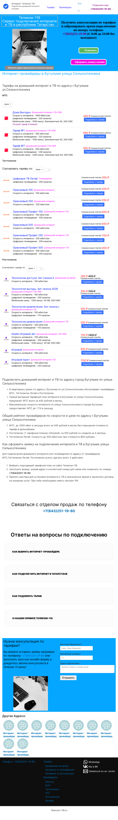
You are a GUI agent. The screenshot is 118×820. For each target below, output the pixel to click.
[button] (59, 552)
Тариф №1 (19, 130)
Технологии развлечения (27, 321)
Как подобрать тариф (27, 596)
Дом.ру (50, 781)
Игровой (17, 349)
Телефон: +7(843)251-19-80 (18, 761)
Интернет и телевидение (60, 769)
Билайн (50, 800)
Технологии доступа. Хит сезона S (33, 277)
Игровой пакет (21, 359)
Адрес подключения (70, 663)
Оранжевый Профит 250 (28, 235)
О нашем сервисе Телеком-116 (32, 618)
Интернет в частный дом (60, 773)
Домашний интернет (57, 766)
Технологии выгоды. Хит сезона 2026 (35, 288)
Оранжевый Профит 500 (28, 247)
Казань (79, 7)
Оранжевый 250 (23, 201)
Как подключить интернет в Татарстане (39, 574)
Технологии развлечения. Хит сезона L (36, 306)
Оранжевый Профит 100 (28, 211)
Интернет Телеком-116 (23, 3)
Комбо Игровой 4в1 (23, 333)
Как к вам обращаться (71, 644)
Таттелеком (52, 789)
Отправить (68, 677)
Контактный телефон (70, 654)
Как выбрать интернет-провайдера (36, 551)
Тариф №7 (19, 145)
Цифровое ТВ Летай (25, 178)
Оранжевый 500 (23, 224)
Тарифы (51, 7)
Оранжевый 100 (23, 189)
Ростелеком (52, 797)
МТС (48, 785)
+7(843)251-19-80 (75, 34)
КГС (48, 793)
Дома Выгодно (22, 112)
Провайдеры (65, 7)
